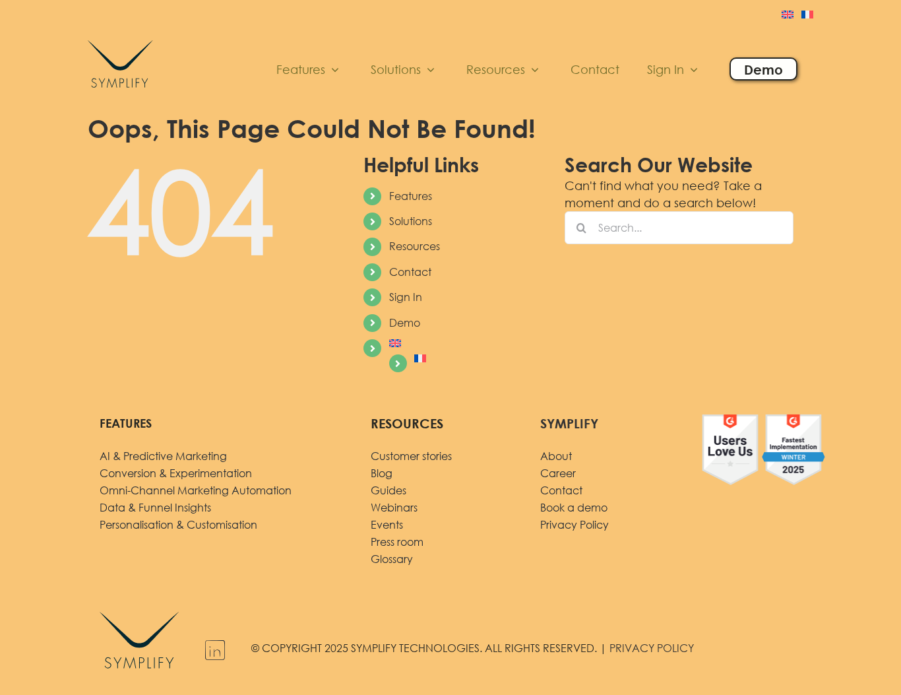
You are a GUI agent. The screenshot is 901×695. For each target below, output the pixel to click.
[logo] (120, 37)
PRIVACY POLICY (651, 648)
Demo (404, 322)
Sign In (405, 297)
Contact (410, 272)
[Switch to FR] (807, 16)
